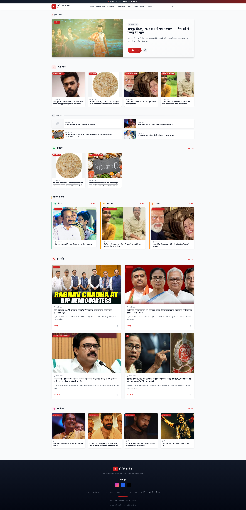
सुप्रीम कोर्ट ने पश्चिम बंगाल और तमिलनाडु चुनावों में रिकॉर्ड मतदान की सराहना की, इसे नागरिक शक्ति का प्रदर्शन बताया (159, 312)
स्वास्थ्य (129, 6)
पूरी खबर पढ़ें (134, 50)
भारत (105, 492)
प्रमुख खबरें (91, 6)
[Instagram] (117, 485)
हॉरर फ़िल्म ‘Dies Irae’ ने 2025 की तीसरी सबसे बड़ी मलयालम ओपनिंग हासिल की (140, 444)
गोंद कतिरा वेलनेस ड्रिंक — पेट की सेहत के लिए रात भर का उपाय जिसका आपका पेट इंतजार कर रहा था (104, 103)
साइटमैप (134, 500)
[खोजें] (173, 6)
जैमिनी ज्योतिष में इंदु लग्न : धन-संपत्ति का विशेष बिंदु (80, 125)
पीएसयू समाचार (121, 6)
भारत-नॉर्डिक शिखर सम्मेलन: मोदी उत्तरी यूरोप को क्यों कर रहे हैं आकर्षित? (141, 103)
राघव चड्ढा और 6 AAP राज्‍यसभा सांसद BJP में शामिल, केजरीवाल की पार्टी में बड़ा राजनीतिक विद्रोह (83, 312)
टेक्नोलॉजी (149, 6)
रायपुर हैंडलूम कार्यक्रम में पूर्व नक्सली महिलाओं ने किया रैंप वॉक (158, 31)
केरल (111, 492)
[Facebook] (123, 485)
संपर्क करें (128, 500)
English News (100, 6)
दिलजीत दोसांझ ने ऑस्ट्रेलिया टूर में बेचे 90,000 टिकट (175, 444)
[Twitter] (129, 485)
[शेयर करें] (145, 50)
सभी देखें (190, 148)
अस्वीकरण (121, 500)
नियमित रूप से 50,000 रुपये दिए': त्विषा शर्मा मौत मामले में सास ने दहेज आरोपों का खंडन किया (176, 103)
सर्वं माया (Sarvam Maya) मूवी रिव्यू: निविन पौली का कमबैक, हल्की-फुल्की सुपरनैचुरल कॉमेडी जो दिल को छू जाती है (104, 445)
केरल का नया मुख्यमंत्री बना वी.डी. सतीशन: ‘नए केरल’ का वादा (156, 135)
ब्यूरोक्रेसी (142, 6)
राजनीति (136, 6)
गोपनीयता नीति (113, 500)
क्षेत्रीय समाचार (110, 6)
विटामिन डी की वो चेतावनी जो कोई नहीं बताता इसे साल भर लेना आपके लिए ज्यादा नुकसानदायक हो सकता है (88, 135)
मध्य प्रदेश (118, 492)
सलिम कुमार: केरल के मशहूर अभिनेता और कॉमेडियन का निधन (155, 125)
